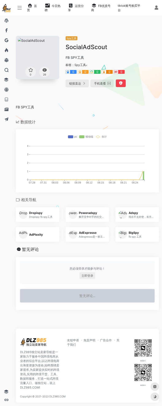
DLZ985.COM (57, 396)
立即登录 (87, 275)
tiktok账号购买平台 (129, 8)
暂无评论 (30, 249)
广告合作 (106, 340)
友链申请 (73, 340)
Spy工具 (71, 38)
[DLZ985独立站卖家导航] (35, 343)
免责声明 (89, 340)
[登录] (156, 8)
